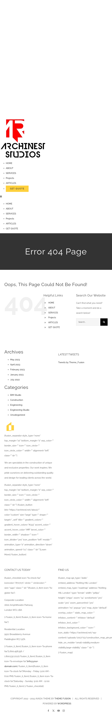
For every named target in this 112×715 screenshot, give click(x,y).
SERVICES (53, 313)
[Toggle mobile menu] (1, 196)
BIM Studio (15, 395)
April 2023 (15, 364)
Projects (52, 317)
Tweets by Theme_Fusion (71, 362)
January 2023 (16, 374)
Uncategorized (17, 415)
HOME (51, 303)
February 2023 (17, 369)
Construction (16, 400)
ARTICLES (53, 322)
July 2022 (15, 379)
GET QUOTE (54, 327)
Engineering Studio (19, 410)
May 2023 (15, 359)
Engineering (16, 405)
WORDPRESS (64, 703)
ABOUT (51, 308)
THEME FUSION (63, 698)
